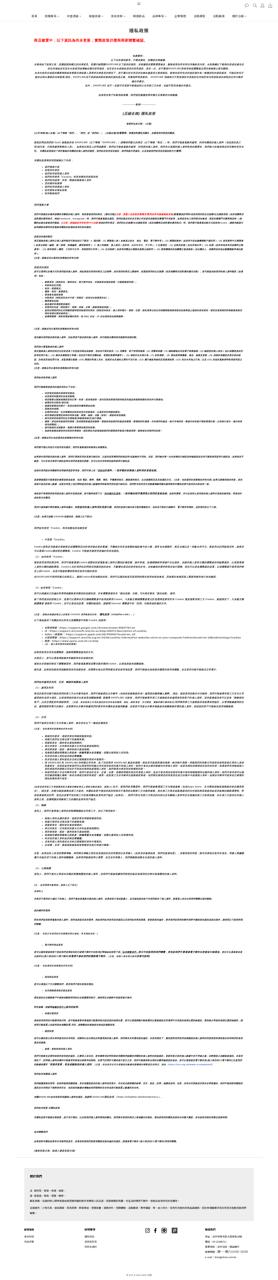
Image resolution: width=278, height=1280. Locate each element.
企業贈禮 (180, 16)
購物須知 (89, 1236)
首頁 (34, 16)
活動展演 (219, 16)
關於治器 (238, 16)
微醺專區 (51, 16)
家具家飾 (117, 16)
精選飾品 (139, 16)
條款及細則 (91, 1246)
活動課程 (199, 16)
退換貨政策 (91, 1241)
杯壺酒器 (73, 16)
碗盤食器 (95, 16)
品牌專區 (158, 16)
